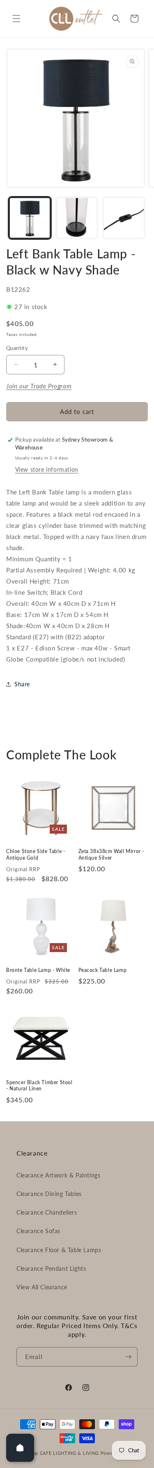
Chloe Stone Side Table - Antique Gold (35, 854)
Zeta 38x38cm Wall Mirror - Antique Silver (111, 854)
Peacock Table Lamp (102, 970)
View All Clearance (41, 1287)
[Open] (20, 1448)
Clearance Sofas (38, 1230)
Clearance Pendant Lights (51, 1268)
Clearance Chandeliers (46, 1212)
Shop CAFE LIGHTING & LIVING (63, 1453)
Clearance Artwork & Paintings (58, 1175)
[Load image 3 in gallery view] (123, 218)
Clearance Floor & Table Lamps (58, 1249)
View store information (46, 469)
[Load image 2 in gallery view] (77, 218)
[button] (16, 18)
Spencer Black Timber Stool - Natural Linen (39, 1085)
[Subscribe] (128, 1356)
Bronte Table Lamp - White (38, 970)
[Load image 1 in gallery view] (29, 218)
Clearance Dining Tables (49, 1193)
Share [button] (22, 684)
